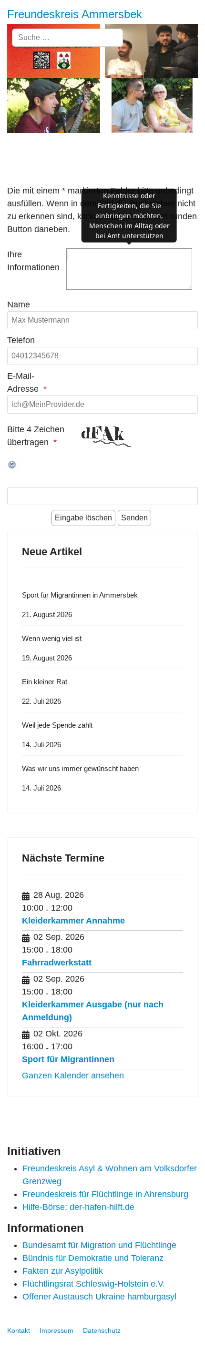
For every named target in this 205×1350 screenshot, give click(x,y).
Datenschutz (102, 1330)
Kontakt (18, 1330)
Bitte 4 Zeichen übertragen (35, 436)
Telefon (21, 340)
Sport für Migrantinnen (68, 1059)
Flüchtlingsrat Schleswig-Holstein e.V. (93, 1284)
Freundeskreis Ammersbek (74, 14)
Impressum (56, 1330)
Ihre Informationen (33, 261)
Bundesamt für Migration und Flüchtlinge (99, 1245)
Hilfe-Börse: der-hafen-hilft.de (78, 1207)
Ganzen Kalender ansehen (73, 1075)
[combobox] (67, 38)
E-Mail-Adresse (23, 382)
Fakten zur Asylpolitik (62, 1271)
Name (18, 304)
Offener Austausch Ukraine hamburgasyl (99, 1296)
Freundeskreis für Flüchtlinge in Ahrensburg (105, 1194)
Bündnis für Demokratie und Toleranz (93, 1258)
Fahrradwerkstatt (57, 962)
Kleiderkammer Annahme (73, 920)
